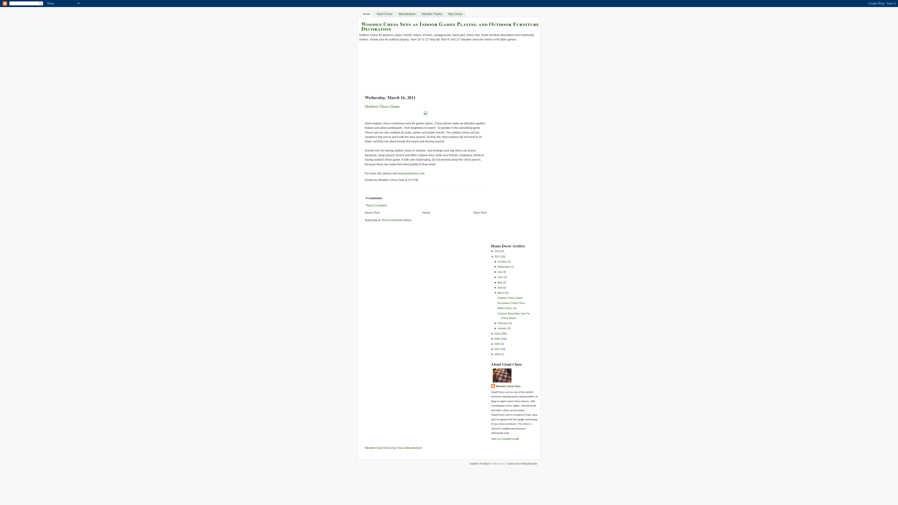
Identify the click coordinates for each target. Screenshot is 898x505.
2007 (497, 349)
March (501, 292)
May (499, 282)
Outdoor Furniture (480, 463)
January (502, 328)
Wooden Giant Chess (378, 448)
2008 (497, 344)
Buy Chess (455, 14)
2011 (497, 256)
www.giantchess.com (411, 173)
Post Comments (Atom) (396, 220)
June (500, 277)
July (499, 272)
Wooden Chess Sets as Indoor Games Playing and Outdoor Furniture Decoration (450, 26)
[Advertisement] (510, 167)
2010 (497, 333)
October (502, 261)
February (502, 323)
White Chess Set (506, 308)
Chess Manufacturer (409, 448)
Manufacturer (407, 14)
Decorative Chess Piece (511, 303)
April (499, 287)
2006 (497, 354)
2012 (497, 251)
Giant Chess (384, 14)
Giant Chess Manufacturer (522, 463)
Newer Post (372, 212)
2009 (497, 338)
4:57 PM (413, 180)
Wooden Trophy (432, 14)
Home (366, 14)
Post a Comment (376, 205)
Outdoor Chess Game (382, 106)
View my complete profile (505, 438)
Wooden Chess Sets (508, 386)
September (503, 266)
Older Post (479, 212)
